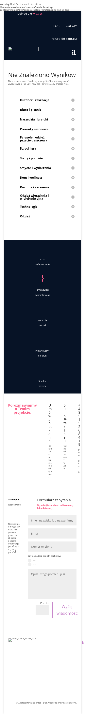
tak (34, 560)
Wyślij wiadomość (67, 610)
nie (34, 563)
